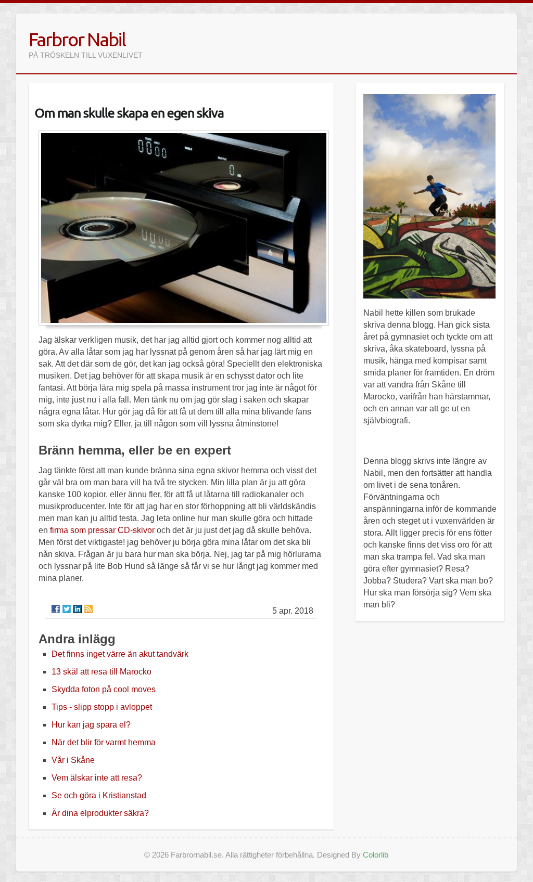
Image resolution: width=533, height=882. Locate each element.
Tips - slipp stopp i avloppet (102, 707)
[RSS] (88, 609)
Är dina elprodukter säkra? (100, 813)
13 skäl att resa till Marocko (101, 671)
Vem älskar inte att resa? (97, 777)
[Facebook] (56, 609)
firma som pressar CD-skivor (102, 530)
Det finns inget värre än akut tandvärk (120, 654)
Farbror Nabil (77, 39)
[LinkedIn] (77, 609)
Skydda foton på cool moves (104, 689)
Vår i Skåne (73, 760)
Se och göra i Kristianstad (99, 795)
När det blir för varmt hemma (104, 742)
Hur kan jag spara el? (91, 724)
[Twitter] (66, 609)
